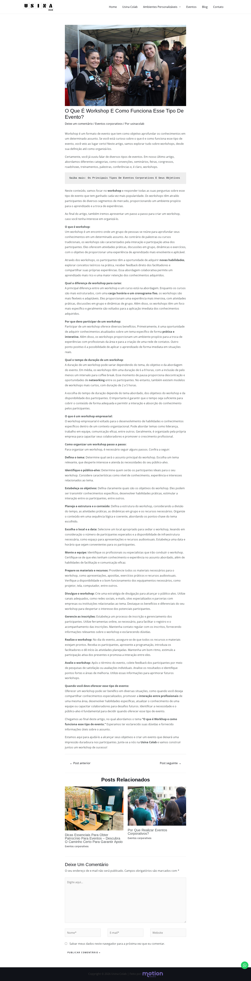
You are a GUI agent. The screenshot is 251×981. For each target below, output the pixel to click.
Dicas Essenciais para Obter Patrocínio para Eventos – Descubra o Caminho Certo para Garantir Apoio (94, 838)
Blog (205, 7)
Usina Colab (130, 7)
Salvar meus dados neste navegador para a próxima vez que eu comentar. (117, 944)
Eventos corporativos (109, 124)
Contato (218, 7)
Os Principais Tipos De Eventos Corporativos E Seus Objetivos (134, 178)
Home (113, 7)
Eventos (191, 7)
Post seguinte (170, 763)
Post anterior (80, 763)
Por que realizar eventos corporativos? (147, 831)
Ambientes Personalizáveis (160, 7)
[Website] (168, 933)
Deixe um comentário (79, 124)
